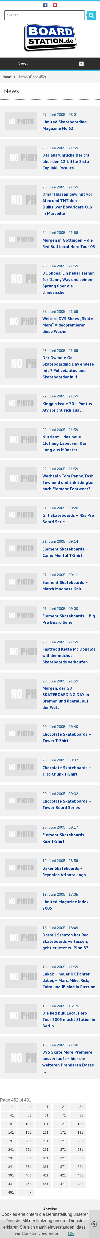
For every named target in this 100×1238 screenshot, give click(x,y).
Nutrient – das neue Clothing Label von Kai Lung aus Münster (64, 443)
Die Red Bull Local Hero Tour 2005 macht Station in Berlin (68, 1019)
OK (71, 1233)
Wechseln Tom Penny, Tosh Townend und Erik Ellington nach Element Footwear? (68, 482)
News (22, 63)
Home (7, 77)
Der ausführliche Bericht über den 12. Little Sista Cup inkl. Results (66, 161)
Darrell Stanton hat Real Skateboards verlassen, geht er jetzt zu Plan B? (66, 941)
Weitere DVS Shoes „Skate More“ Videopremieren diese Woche (67, 325)
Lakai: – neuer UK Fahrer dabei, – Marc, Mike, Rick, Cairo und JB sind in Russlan (68, 980)
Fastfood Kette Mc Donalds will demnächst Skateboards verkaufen (68, 655)
